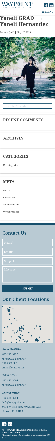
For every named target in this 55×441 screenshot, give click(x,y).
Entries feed (9, 197)
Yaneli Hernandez (24, 21)
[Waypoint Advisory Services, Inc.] (17, 5)
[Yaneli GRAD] (27, 98)
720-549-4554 (10, 398)
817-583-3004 (10, 380)
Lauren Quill (7, 32)
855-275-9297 (10, 354)
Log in (6, 190)
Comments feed (11, 204)
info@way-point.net (14, 359)
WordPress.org (11, 211)
